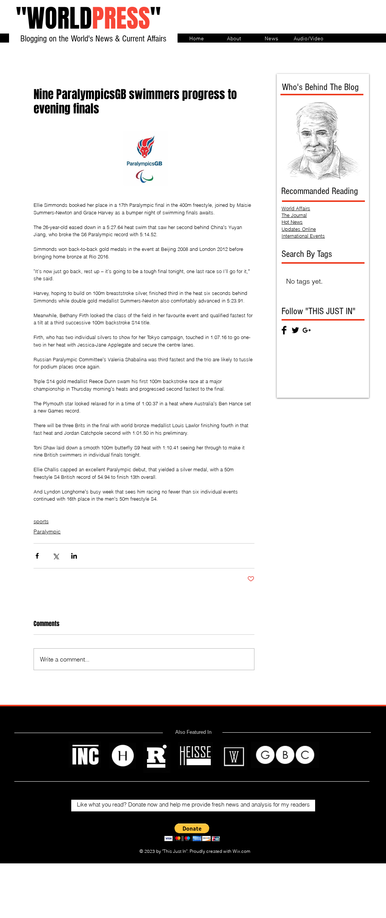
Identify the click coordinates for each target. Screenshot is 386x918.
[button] (192, 832)
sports (41, 521)
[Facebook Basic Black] (284, 330)
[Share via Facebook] (37, 555)
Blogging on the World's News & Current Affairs (93, 39)
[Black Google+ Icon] (306, 330)
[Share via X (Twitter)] (55, 555)
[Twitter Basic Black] (295, 330)
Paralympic (47, 531)
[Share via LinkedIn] (74, 555)
